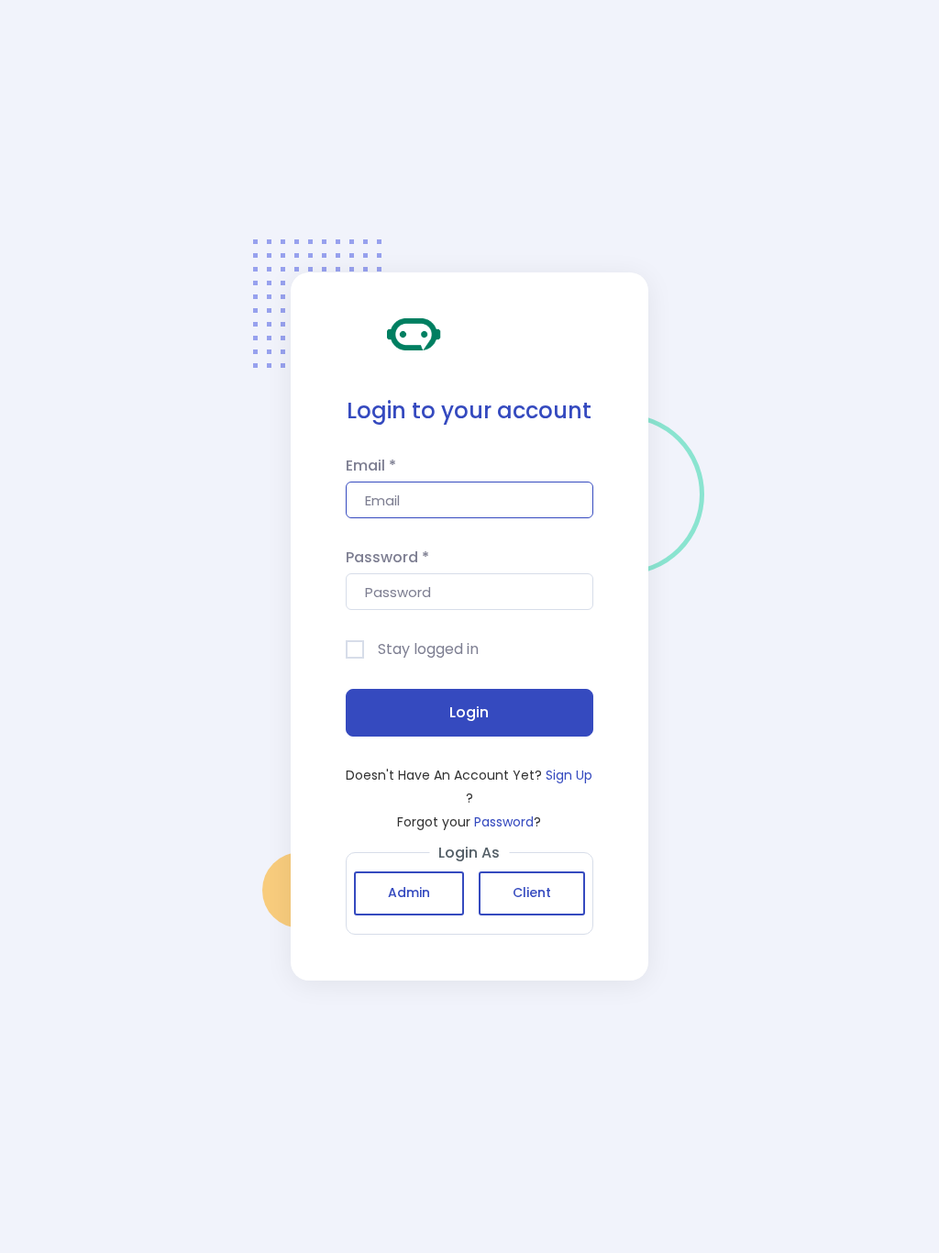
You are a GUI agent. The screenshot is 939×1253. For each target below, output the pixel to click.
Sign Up (569, 775)
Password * (387, 557)
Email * (371, 465)
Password (504, 822)
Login (469, 712)
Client (532, 892)
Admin (409, 892)
